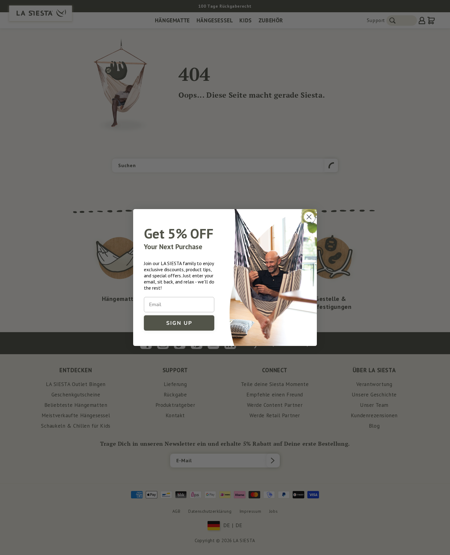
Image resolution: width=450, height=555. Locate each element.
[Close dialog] (309, 217)
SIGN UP (179, 323)
